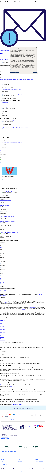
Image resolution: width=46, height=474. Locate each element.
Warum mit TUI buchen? (3, 150)
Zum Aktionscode (17, 79)
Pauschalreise (18, 301)
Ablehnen (12, 72)
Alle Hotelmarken (2, 238)
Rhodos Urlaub (2, 320)
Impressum (12, 69)
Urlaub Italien (2, 337)
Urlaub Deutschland (3, 335)
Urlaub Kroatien (2, 338)
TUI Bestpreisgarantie (32, 307)
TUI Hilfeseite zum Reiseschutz (17, 404)
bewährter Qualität (7, 302)
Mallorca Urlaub (2, 326)
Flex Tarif (23, 309)
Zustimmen (35, 72)
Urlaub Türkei (2, 323)
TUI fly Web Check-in (13, 386)
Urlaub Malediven (3, 332)
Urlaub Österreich (2, 340)
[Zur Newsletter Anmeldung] (23, 46)
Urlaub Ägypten (2, 329)
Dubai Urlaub (2, 334)
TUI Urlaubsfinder (4, 177)
